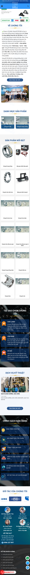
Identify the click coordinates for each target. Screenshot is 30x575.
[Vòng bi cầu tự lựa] (8, 203)
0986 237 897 (8, 542)
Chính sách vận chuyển (7, 559)
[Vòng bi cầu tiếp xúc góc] (8, 229)
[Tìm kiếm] (28, 6)
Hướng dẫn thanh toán (7, 557)
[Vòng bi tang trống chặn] (8, 255)
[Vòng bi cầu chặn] (22, 203)
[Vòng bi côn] (22, 281)
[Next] (28, 122)
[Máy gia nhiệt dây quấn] (22, 151)
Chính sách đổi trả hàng (8, 565)
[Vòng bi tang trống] (8, 151)
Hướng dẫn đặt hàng (7, 554)
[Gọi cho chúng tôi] (27, 558)
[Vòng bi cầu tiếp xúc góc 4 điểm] (22, 229)
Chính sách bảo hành (7, 562)
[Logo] (15, 6)
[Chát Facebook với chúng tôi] (27, 563)
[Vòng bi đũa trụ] (22, 255)
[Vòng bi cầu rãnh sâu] (8, 177)
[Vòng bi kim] (8, 281)
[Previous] (2, 122)
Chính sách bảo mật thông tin (9, 568)
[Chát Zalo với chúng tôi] (27, 567)
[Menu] (2, 6)
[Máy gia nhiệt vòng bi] (22, 177)
